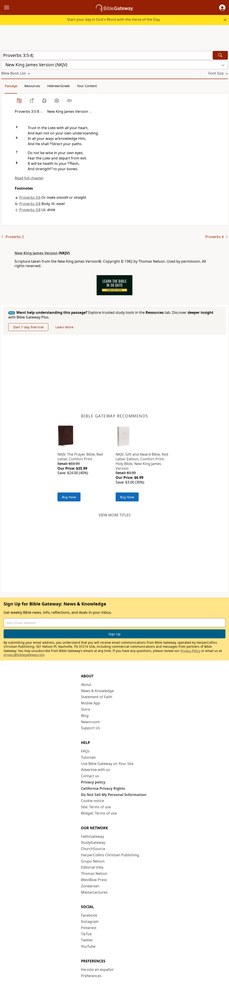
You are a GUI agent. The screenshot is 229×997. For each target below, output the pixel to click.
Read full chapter (29, 178)
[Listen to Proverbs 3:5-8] (69, 100)
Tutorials (88, 757)
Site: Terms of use (96, 806)
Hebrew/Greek (58, 86)
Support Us (90, 727)
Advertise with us (95, 769)
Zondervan (90, 886)
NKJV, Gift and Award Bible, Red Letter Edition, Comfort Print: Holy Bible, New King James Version (142, 461)
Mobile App (90, 703)
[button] (222, 7)
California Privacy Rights (103, 788)
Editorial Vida (92, 867)
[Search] (220, 55)
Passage (11, 86)
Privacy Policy (190, 651)
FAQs (85, 751)
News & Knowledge (97, 690)
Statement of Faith (96, 696)
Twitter (87, 940)
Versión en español (97, 969)
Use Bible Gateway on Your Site (107, 763)
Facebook (89, 915)
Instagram (90, 921)
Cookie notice (92, 800)
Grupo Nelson (93, 861)
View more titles (115, 515)
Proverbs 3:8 (29, 203)
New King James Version (36, 253)
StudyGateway (93, 842)
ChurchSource (93, 848)
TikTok (86, 934)
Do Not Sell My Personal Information (113, 794)
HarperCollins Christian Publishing (110, 854)
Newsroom (90, 721)
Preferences (91, 975)
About (86, 684)
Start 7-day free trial (28, 327)
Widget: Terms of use (99, 813)
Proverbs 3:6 (29, 197)
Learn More (64, 327)
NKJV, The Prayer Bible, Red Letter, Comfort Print (80, 456)
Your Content (87, 86)
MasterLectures (94, 892)
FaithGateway (92, 836)
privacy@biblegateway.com (24, 655)
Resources (32, 86)
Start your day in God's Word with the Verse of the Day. (113, 19)
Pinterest (88, 927)
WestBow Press (94, 879)
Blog (85, 715)
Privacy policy (93, 782)
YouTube (88, 946)
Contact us (90, 775)
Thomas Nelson (94, 873)
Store (85, 709)
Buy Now (69, 497)
